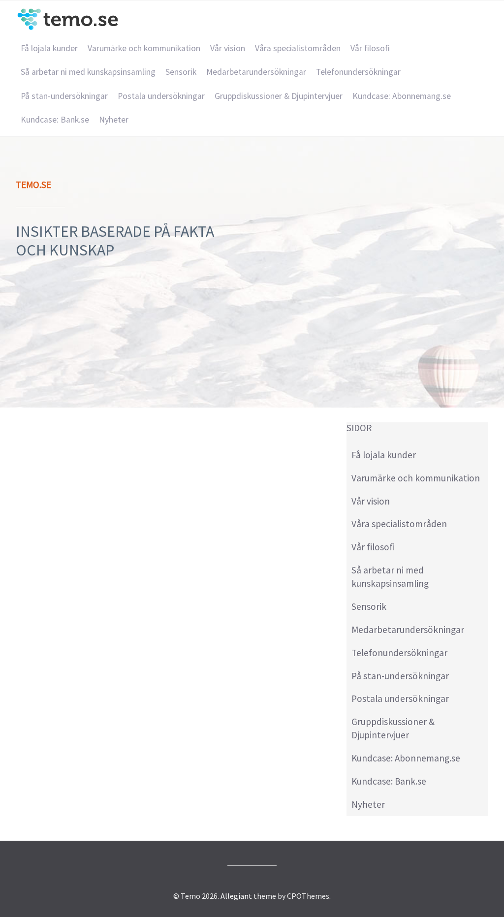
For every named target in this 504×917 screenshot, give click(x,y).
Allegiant (236, 896)
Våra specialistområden (298, 48)
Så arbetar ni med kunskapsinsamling (88, 71)
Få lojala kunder (49, 48)
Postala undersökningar (161, 96)
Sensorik (180, 71)
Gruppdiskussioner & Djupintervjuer (279, 96)
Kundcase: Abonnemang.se (401, 96)
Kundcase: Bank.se (55, 119)
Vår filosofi (370, 48)
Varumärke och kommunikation (144, 48)
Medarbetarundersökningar (256, 71)
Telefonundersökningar (358, 71)
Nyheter (113, 119)
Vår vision (227, 48)
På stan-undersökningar (64, 96)
